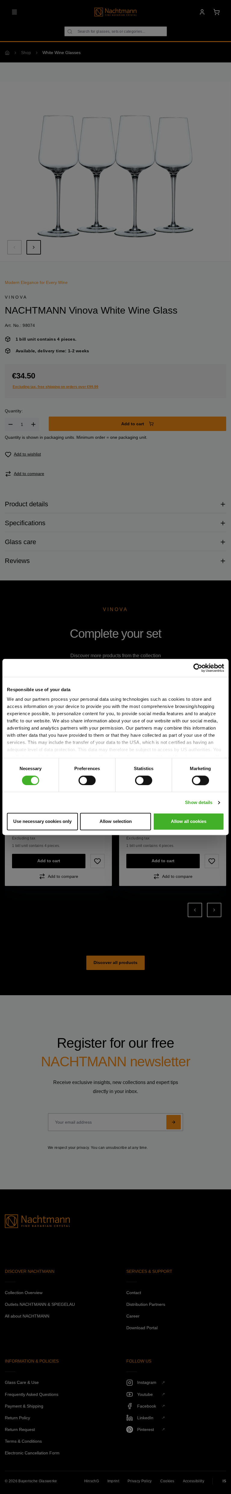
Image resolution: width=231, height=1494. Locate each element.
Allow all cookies (188, 821)
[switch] (87, 780)
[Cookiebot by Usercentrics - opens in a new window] (197, 667)
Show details (198, 802)
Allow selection (116, 821)
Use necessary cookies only (42, 821)
